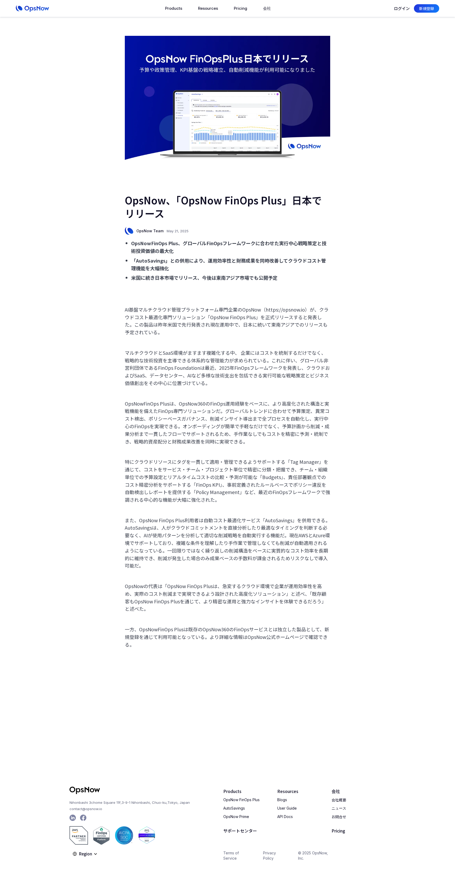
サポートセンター (240, 830)
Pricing (240, 8)
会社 (336, 791)
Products (232, 791)
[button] (174, 8)
